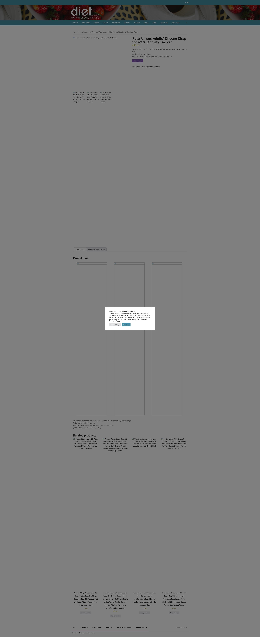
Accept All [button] (126, 325)
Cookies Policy (131, 319)
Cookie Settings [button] (115, 325)
